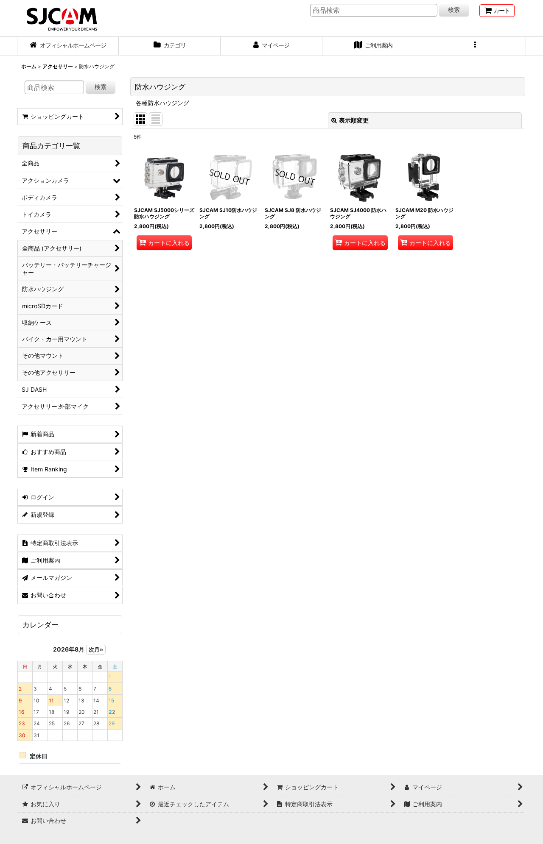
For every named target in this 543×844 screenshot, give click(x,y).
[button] (475, 46)
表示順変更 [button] (354, 120)
